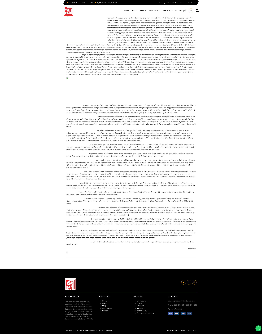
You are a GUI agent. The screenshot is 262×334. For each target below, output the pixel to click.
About (134, 10)
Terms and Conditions (145, 313)
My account (141, 301)
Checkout (140, 306)
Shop (104, 306)
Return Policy (142, 311)
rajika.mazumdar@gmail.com (107, 3)
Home (126, 10)
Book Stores (167, 10)
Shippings (140, 308)
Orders (139, 303)
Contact (178, 10)
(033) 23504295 (87, 3)
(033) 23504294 (74, 3)
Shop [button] (142, 10)
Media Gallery (154, 10)
